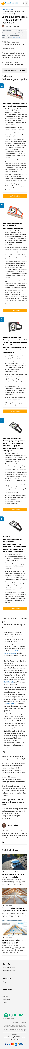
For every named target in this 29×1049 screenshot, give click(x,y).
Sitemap (5, 1002)
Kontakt (5, 996)
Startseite (5, 9)
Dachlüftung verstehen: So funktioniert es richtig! (12, 941)
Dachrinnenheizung (10, 704)
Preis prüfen (16, 196)
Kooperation (6, 999)
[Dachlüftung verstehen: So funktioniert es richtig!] (14, 935)
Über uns (5, 993)
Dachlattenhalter (9, 682)
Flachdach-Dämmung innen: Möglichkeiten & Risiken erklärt (14, 909)
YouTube (5, 970)
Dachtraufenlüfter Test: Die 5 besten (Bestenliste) (13, 875)
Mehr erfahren (16, 37)
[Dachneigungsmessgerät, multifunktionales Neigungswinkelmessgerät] (15, 213)
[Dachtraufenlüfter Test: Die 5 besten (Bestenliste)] (14, 869)
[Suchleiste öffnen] (23, 3)
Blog (10, 9)
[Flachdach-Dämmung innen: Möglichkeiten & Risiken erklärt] (14, 903)
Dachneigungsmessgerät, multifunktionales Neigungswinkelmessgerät (13, 225)
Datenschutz (22, 1022)
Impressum (15, 1022)
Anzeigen (22, 70)
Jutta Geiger (13, 825)
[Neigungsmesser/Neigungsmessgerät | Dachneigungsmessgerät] (15, 93)
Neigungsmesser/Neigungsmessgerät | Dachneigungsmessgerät (15, 105)
